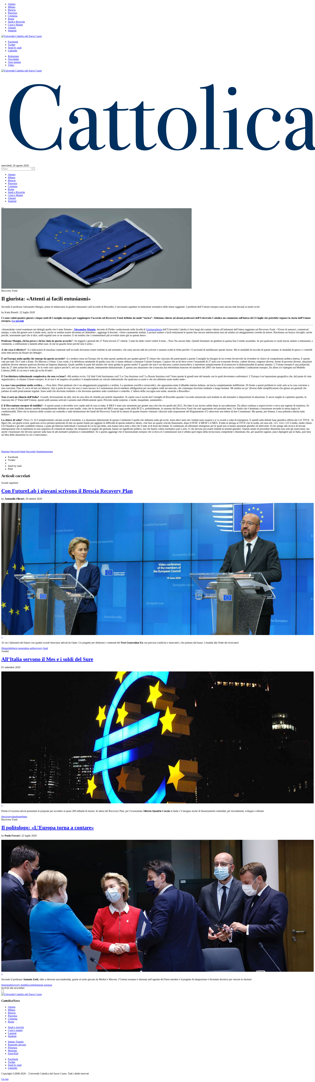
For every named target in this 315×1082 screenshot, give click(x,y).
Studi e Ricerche (16, 21)
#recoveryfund (17, 451)
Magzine (12, 1050)
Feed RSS (13, 1053)
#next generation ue (22, 648)
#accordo (31, 451)
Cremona (12, 15)
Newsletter (13, 59)
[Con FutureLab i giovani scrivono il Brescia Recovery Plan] (157, 634)
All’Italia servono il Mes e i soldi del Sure (47, 659)
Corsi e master (15, 1030)
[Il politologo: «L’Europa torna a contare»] (157, 970)
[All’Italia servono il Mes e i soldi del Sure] (157, 802)
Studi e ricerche (16, 1027)
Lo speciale (18, 320)
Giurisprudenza (154, 329)
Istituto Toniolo (16, 1041)
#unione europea (43, 985)
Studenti (12, 30)
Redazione (13, 56)
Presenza (12, 1047)
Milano (11, 7)
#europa (5, 451)
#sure (19, 816)
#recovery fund (40, 648)
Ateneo (11, 4)
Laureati (12, 1033)
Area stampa (14, 62)
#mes (24, 816)
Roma (11, 18)
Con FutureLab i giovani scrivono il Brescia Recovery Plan (67, 491)
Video (11, 65)
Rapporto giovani (17, 1044)
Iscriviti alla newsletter (12, 988)
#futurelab (6, 648)
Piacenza (12, 12)
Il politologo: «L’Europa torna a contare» (47, 827)
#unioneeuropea (44, 451)
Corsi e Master (15, 24)
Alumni (12, 27)
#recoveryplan (8, 816)
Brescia (12, 10)
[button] (2, 207)
